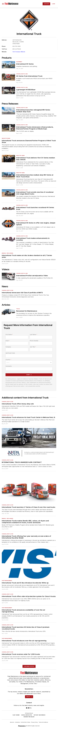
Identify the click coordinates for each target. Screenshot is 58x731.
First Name (9, 334)
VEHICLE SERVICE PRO (26, 715)
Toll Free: (4, 49)
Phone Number (34, 340)
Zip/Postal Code (10, 353)
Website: (4, 51)
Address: (4, 40)
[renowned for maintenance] (8, 311)
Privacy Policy (34, 722)
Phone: (4, 46)
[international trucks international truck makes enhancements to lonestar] (8, 239)
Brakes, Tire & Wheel (7, 253)
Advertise (17, 722)
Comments (9, 366)
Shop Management (7, 580)
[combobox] (29, 362)
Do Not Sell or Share (25, 722)
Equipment (19, 61)
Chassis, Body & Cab (21, 73)
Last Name (33, 334)
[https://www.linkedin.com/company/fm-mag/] (29, 708)
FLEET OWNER (16, 715)
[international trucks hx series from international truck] (8, 77)
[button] (3, 4)
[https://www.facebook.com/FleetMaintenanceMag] (26, 708)
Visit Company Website (19, 51)
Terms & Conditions (43, 722)
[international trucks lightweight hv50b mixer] (8, 90)
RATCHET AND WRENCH (39, 715)
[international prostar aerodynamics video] (8, 276)
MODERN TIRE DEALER (29, 716)
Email (8, 340)
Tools (18, 308)
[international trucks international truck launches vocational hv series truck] (8, 208)
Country (8, 359)
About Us (12, 722)
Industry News (6, 138)
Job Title (33, 347)
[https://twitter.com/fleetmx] (31, 708)
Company (8, 347)
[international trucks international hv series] (8, 64)
